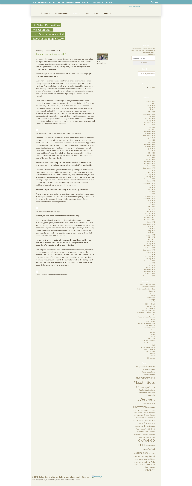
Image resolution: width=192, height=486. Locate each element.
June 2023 (151, 116)
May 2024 (151, 112)
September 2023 (149, 114)
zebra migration (149, 467)
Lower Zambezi (149, 308)
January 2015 (150, 244)
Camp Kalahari (138, 413)
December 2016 (149, 218)
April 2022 (151, 129)
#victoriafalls (150, 395)
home (34, 13)
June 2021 (151, 140)
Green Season (138, 420)
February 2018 (150, 192)
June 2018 (151, 187)
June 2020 (151, 151)
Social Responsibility (148, 341)
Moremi (152, 432)
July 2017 (152, 202)
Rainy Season (150, 446)
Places (152, 332)
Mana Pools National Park (146, 313)
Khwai (153, 302)
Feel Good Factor (61, 13)
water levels (150, 465)
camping (152, 410)
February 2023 (150, 118)
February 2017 (150, 213)
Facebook (159, 2)
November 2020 (149, 144)
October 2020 (150, 146)
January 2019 (150, 177)
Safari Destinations (134, 6)
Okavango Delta (149, 328)
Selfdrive (151, 459)
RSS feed (152, 87)
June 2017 (151, 205)
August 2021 (151, 138)
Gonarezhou (150, 298)
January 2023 (150, 120)
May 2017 (151, 207)
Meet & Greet (150, 429)
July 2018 (152, 185)
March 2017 (151, 211)
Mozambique (150, 325)
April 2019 (151, 172)
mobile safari (142, 431)
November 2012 (149, 271)
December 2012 (149, 269)
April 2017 (151, 209)
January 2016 (150, 235)
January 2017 (150, 215)
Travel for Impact (149, 349)
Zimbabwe (151, 358)
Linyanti (152, 423)
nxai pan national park (147, 437)
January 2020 (150, 159)
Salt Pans (152, 453)
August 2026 (151, 101)
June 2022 (151, 127)
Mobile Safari (150, 321)
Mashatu (152, 315)
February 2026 (150, 108)
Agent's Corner (92, 13)
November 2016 (149, 220)
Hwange (152, 300)
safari (145, 449)
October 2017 (150, 196)
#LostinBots (144, 382)
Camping (152, 291)
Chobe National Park (145, 416)
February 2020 (150, 157)
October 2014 (150, 248)
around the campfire (147, 285)
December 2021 (149, 131)
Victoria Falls (150, 351)
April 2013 (151, 265)
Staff (153, 345)
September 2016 (149, 224)
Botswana (140, 407)
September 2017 (149, 198)
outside (152, 330)
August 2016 (151, 226)
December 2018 (149, 179)
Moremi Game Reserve (146, 323)
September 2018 (149, 183)
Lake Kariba (151, 306)
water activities (140, 465)
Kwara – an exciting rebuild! (51, 54)
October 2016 (150, 222)
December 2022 (149, 123)
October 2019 (150, 166)
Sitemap (85, 477)
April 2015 (151, 239)
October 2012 (150, 274)
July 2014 (152, 254)
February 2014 (150, 256)
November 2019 (149, 164)
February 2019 (150, 174)
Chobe (152, 293)
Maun (153, 319)
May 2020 (151, 153)
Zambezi (152, 354)
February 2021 (150, 142)
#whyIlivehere (149, 403)
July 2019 (152, 170)
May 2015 (151, 237)
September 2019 (149, 168)
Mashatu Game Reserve (146, 317)
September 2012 (149, 276)
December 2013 (149, 261)
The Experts (45, 13)
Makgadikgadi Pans (148, 310)
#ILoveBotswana (145, 377)
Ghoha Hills (151, 418)
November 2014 (149, 246)
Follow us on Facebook (69, 477)
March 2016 (151, 233)
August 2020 (151, 149)
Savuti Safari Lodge (140, 459)
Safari (153, 334)
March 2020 (151, 155)
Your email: (151, 55)
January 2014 (150, 259)
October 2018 (150, 181)
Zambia (152, 356)
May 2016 (151, 231)
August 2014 (151, 252)
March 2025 (151, 110)
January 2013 (150, 267)
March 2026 (151, 105)
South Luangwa (149, 343)
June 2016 (151, 228)
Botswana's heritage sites (146, 289)
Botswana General (148, 287)
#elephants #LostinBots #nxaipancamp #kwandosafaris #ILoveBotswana (145, 371)
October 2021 (150, 133)
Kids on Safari (150, 304)
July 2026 (152, 103)
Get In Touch (108, 13)
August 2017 (151, 200)
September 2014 (149, 250)
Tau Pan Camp (138, 462)
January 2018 (150, 194)
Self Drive (151, 338)
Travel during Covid (148, 347)
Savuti (153, 336)
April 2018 (151, 190)
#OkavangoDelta (145, 387)
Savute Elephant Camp (140, 456)
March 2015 (151, 241)
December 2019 (149, 162)
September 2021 (149, 136)
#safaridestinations (147, 390)
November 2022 (149, 125)
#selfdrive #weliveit (147, 392)
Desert (152, 295)
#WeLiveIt (77, 13)
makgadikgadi (142, 425)
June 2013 (151, 263)
